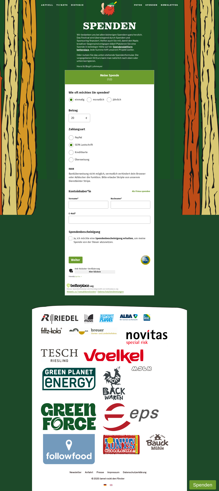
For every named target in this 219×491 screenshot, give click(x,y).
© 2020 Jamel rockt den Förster (108, 478)
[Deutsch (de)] (105, 484)
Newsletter (169, 5)
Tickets (62, 5)
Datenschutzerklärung (134, 472)
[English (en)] (111, 484)
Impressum (113, 472)
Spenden (151, 5)
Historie (77, 5)
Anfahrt (89, 472)
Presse (100, 472)
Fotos (138, 5)
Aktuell (47, 5)
